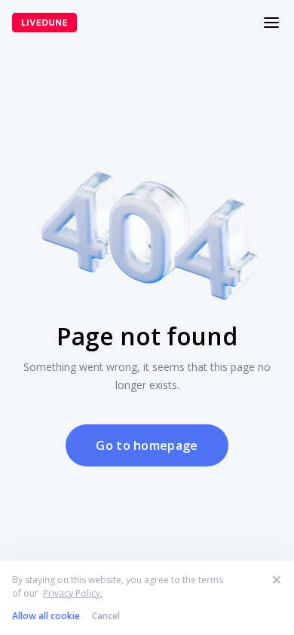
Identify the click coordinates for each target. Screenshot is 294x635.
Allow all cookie (46, 615)
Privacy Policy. (73, 593)
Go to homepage (147, 445)
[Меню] (271, 22)
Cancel (106, 615)
